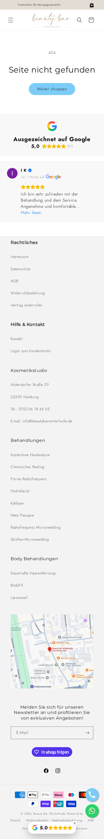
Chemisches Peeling (28, 466)
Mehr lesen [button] (31, 212)
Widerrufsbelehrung (28, 293)
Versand (27, 828)
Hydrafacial (20, 491)
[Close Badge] (74, 823)
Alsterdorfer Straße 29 (30, 384)
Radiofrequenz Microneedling (36, 527)
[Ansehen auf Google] (12, 173)
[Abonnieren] (87, 733)
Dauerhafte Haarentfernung (33, 573)
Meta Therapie (22, 515)
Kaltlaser (17, 503)
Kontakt (16, 338)
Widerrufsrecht (36, 820)
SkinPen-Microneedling (30, 539)
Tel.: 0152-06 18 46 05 (30, 409)
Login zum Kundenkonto (31, 350)
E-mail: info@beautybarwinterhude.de (41, 421)
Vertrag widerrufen (26, 305)
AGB (14, 281)
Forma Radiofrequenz (28, 478)
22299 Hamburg (25, 397)
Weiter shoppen (52, 89)
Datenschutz (21, 269)
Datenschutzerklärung (67, 820)
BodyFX (17, 585)
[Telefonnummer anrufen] (92, 795)
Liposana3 (19, 597)
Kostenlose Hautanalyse (30, 454)
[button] (11, 20)
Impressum (20, 256)
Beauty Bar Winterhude (49, 813)
